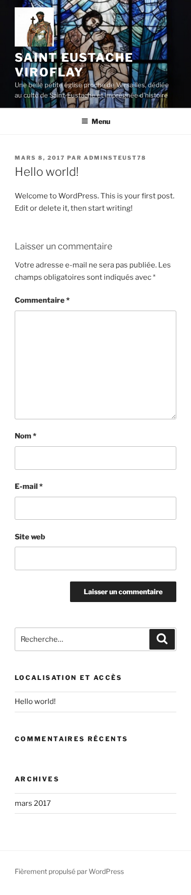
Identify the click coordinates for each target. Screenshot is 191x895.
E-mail (29, 486)
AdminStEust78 (115, 157)
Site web (30, 536)
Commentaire (42, 300)
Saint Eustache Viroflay (74, 64)
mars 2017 (33, 803)
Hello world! (35, 701)
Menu (101, 121)
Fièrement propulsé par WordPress (69, 871)
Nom (25, 436)
